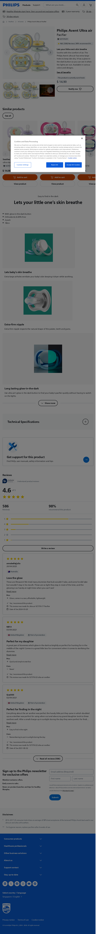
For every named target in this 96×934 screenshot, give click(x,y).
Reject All (53, 165)
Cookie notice (71, 158)
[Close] (81, 138)
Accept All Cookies (72, 165)
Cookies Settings (22, 165)
